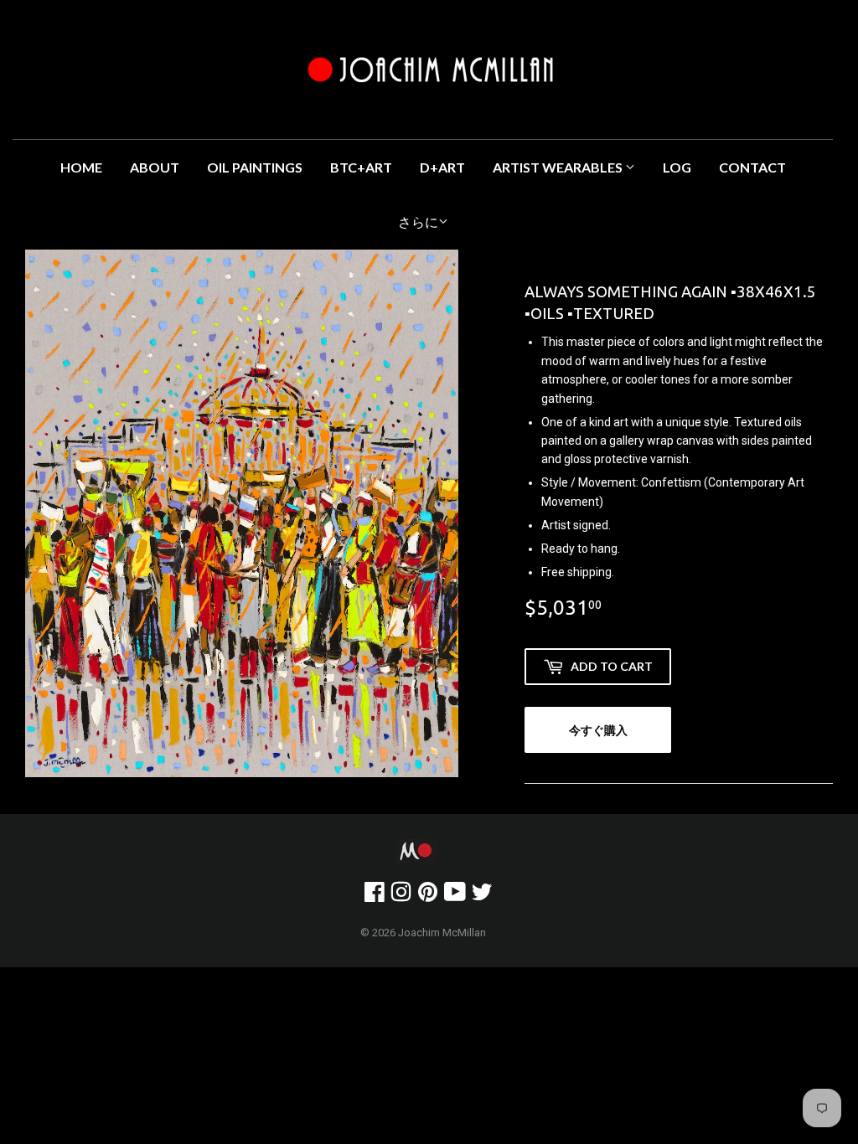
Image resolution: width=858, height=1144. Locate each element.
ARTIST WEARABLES (559, 167)
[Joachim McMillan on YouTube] (455, 896)
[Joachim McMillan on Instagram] (400, 896)
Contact (752, 167)
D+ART (442, 167)
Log (677, 167)
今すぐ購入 (598, 730)
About (154, 167)
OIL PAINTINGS (254, 167)
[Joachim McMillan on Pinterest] (427, 896)
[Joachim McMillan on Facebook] (374, 896)
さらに (418, 222)
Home (81, 167)
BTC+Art (361, 167)
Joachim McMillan (442, 932)
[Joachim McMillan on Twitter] (482, 896)
